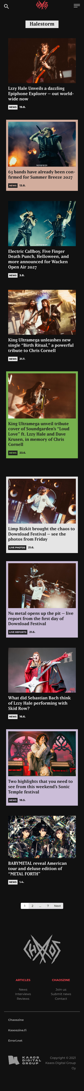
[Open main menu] (77, 6)
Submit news (61, 994)
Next (57, 906)
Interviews (23, 994)
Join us (61, 989)
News (23, 989)
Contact (61, 998)
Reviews (23, 998)
